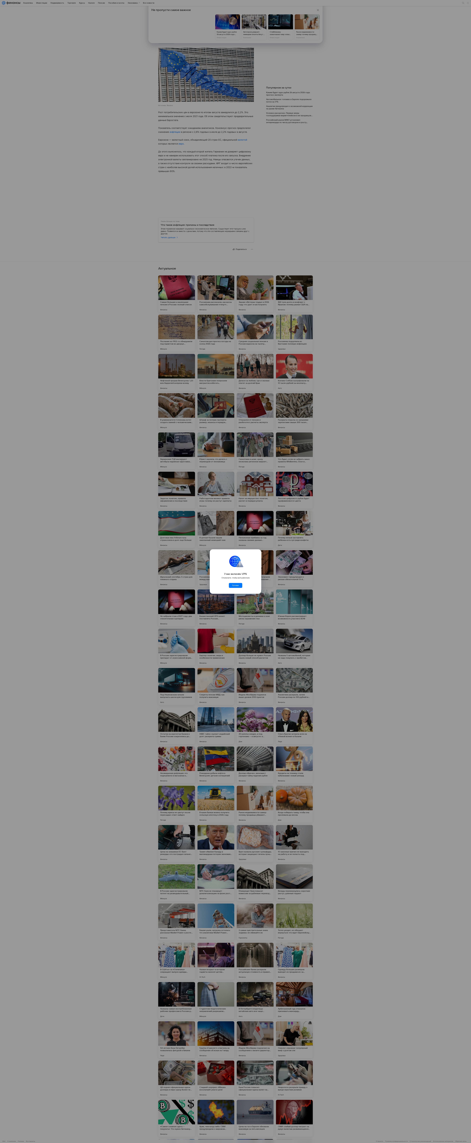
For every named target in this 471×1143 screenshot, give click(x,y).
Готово (235, 585)
